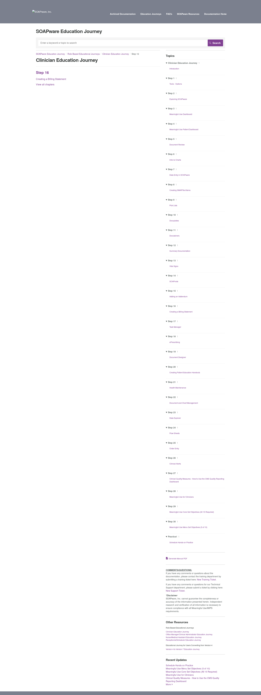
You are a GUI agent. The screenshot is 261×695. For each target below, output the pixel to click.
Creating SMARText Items (179, 190)
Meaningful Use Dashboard (180, 114)
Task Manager (175, 327)
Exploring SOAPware (178, 99)
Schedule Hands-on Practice (181, 542)
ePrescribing (174, 342)
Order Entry (174, 448)
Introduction (174, 68)
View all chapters (45, 84)
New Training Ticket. (206, 579)
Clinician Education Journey (115, 53)
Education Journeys (150, 13)
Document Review (177, 144)
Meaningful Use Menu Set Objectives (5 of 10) (188, 527)
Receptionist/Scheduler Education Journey (183, 640)
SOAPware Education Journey (50, 53)
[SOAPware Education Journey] (42, 11)
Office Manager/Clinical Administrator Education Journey (189, 634)
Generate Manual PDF (178, 558)
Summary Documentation (179, 251)
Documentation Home (215, 13)
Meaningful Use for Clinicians (181, 497)
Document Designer (177, 357)
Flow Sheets (174, 433)
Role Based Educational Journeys (84, 53)
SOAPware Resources (188, 13)
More (168, 684)
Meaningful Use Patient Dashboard (183, 129)
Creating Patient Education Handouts (184, 372)
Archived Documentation (123, 13)
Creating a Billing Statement (51, 79)
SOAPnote (173, 281)
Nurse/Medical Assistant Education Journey (183, 637)
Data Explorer (175, 418)
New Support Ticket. (175, 590)
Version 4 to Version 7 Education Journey (183, 649)
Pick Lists (173, 205)
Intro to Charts (175, 159)
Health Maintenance (177, 387)
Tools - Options (175, 83)
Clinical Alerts (175, 463)
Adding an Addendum (178, 296)
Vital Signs (173, 266)
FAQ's (169, 13)
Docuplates (174, 220)
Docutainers (174, 235)
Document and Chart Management (183, 403)
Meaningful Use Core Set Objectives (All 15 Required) (191, 512)
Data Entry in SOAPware (179, 175)
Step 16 (42, 72)
